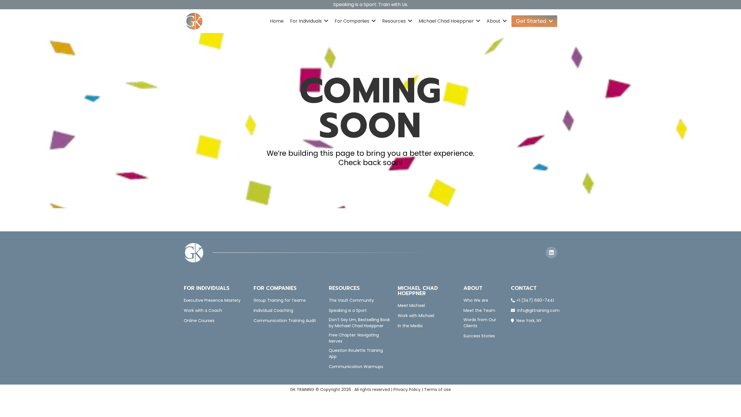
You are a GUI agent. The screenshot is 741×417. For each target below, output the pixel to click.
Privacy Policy (407, 389)
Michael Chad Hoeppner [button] (447, 21)
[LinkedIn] (551, 252)
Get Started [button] (532, 21)
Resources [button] (394, 21)
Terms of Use (437, 389)
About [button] (494, 21)
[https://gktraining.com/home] (194, 21)
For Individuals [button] (306, 21)
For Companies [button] (352, 21)
